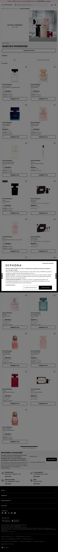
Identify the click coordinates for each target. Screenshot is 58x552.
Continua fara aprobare (47, 263)
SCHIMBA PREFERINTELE (30, 287)
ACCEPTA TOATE (45, 287)
